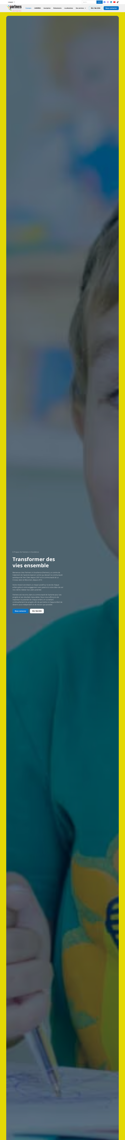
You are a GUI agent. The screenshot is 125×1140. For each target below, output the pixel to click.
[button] (11, 2)
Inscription (47, 8)
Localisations (68, 8)
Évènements (57, 8)
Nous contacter (111, 8)
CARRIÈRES (37, 8)
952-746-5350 (95, 8)
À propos (28, 8)
